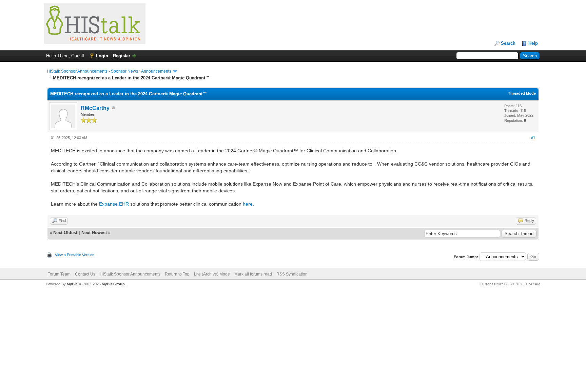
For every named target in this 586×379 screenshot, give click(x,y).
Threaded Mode (522, 93)
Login (102, 55)
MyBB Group (113, 284)
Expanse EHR (114, 204)
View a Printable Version (74, 255)
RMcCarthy (95, 108)
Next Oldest (65, 232)
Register (121, 55)
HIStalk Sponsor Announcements (77, 71)
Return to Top (177, 274)
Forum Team (59, 274)
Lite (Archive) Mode (212, 274)
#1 (533, 138)
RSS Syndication (292, 274)
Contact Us (85, 274)
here (248, 204)
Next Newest (94, 232)
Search (508, 43)
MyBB (72, 284)
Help (533, 43)
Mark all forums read (253, 274)
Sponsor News (124, 71)
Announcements (156, 71)
